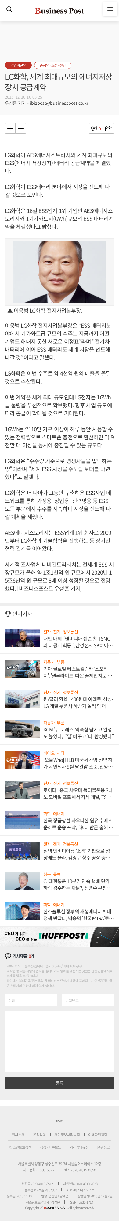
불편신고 (103, 1147)
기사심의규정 (79, 1147)
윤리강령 (39, 1134)
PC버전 (59, 1121)
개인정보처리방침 (67, 1134)
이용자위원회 (97, 1134)
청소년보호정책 (20, 1147)
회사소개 (18, 1134)
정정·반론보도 (50, 1147)
